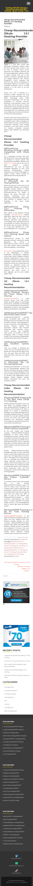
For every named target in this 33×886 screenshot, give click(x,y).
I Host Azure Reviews (10, 841)
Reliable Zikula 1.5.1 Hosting (17, 550)
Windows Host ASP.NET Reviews (14, 779)
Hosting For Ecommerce (11, 745)
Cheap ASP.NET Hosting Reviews (14, 797)
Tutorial (6, 704)
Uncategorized (8, 707)
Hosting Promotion (10, 694)
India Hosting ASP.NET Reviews (13, 837)
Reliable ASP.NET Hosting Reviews (14, 825)
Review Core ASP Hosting (11, 800)
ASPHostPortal (8, 251)
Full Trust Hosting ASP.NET (12, 791)
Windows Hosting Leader (11, 732)
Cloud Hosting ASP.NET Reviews (13, 726)
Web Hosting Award (10, 711)
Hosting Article (9, 687)
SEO (5, 700)
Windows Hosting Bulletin (11, 776)
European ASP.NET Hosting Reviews (15, 739)
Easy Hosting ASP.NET (10, 819)
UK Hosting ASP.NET (10, 754)
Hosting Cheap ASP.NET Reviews (14, 742)
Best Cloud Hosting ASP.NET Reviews (15, 735)
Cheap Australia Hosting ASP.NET (14, 794)
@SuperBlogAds (16, 858)
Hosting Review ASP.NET (11, 788)
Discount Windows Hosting (12, 751)
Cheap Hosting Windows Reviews (14, 770)
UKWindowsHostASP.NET (11, 298)
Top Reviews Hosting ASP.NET (13, 828)
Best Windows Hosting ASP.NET (13, 748)
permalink (16, 556)
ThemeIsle (24, 882)
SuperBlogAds (16, 873)
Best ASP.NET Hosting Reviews (13, 816)
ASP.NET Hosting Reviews (12, 834)
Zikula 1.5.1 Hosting (17, 554)
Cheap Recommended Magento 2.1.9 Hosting (23, 568)
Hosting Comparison (10, 690)
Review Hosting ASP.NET (11, 782)
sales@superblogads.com (16, 865)
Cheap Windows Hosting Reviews (14, 822)
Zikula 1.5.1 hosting (10, 163)
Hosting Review (23, 539)
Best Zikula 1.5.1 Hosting (16, 543)
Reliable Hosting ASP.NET (11, 773)
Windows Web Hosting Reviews (13, 844)
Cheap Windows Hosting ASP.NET (14, 831)
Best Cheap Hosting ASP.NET (12, 785)
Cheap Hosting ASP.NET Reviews (14, 729)
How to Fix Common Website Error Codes (17, 661)
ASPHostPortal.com (17, 214)
